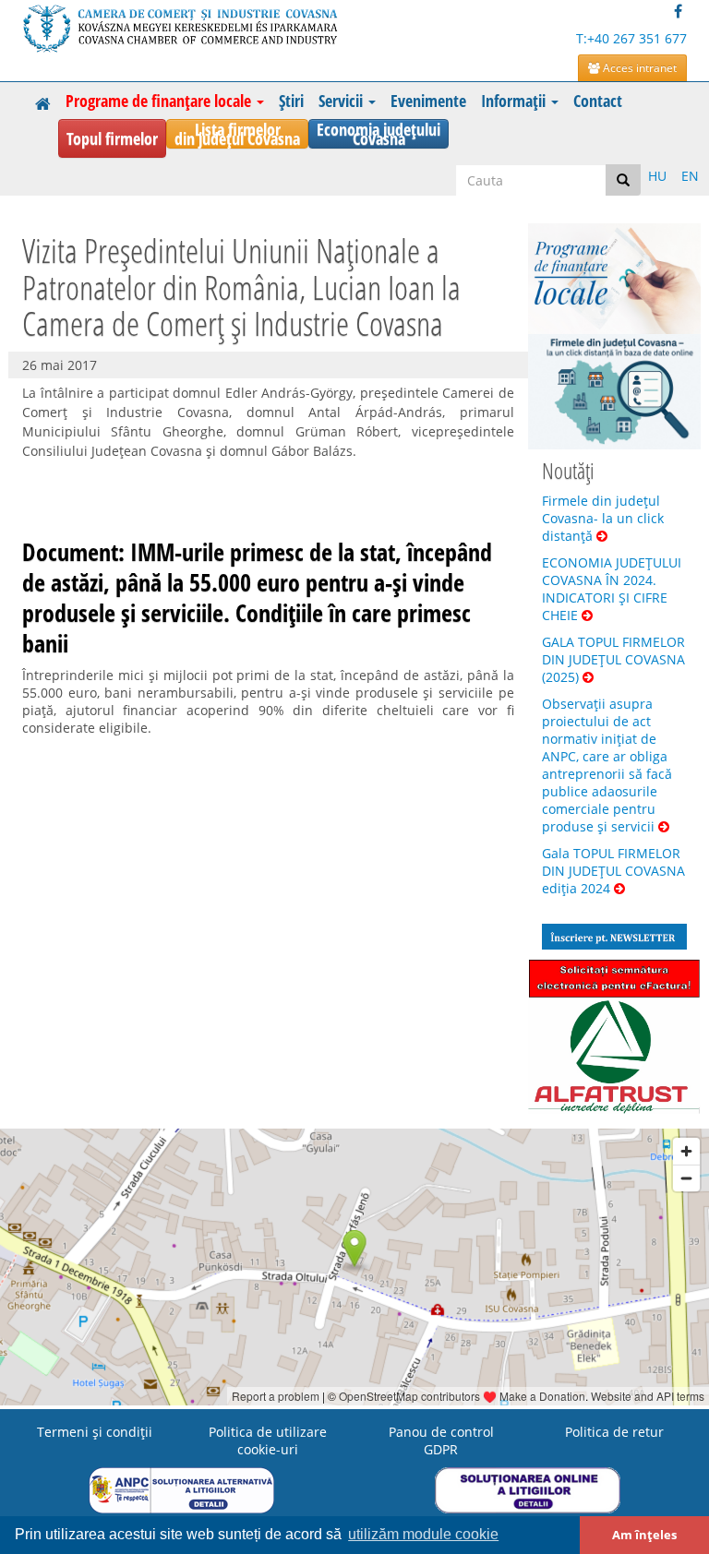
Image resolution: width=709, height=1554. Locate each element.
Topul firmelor (112, 138)
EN (690, 176)
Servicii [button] (342, 101)
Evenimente (428, 101)
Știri (291, 101)
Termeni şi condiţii (94, 1431)
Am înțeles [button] (644, 1535)
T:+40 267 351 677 (631, 38)
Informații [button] (515, 101)
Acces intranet (638, 68)
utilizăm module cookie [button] (423, 1534)
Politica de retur (614, 1431)
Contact (597, 101)
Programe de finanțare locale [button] (160, 101)
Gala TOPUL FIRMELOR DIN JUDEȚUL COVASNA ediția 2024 (613, 870)
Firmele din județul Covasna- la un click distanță (603, 518)
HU (657, 176)
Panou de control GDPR (441, 1440)
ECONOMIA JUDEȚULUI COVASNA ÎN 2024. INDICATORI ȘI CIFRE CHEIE (611, 589)
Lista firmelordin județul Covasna (237, 134)
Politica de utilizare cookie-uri (268, 1440)
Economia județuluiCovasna (378, 134)
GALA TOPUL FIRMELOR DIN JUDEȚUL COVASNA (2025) (613, 659)
